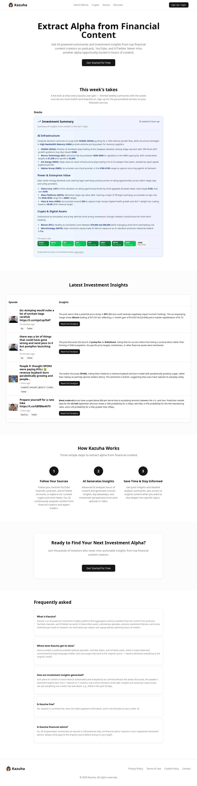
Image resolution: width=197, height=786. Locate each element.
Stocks (106, 5)
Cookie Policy (171, 768)
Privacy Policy (135, 768)
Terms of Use (154, 768)
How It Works (81, 5)
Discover (118, 5)
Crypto (95, 5)
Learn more (78, 252)
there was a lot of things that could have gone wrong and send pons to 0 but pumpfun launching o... (36, 343)
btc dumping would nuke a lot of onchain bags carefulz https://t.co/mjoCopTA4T (37, 315)
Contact (186, 768)
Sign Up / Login (178, 4)
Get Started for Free (99, 62)
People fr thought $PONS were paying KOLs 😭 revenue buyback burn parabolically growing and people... (36, 372)
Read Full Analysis (69, 323)
